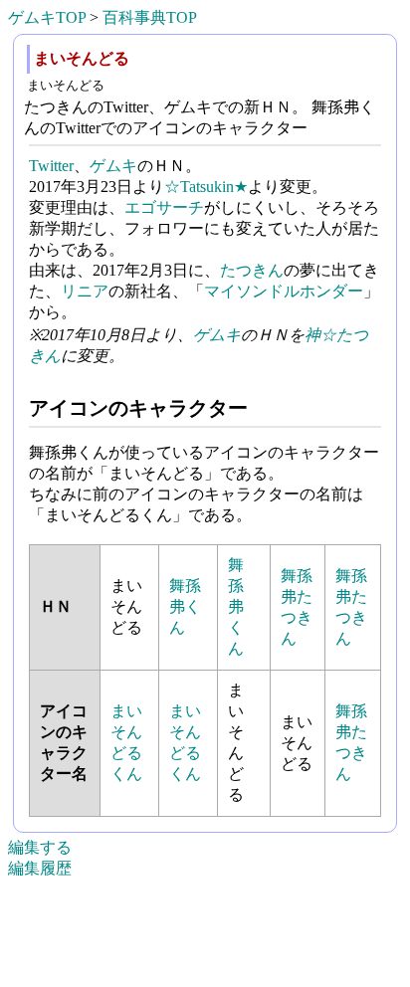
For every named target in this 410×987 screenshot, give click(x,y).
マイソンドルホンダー (283, 291)
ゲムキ (113, 165)
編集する (40, 847)
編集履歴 (40, 868)
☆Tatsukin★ (206, 186)
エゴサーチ (164, 207)
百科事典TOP (149, 17)
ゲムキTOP (47, 17)
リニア (84, 291)
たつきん (252, 270)
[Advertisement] (205, 958)
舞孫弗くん (185, 606)
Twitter (51, 165)
